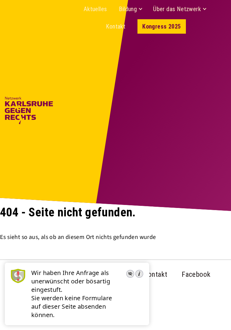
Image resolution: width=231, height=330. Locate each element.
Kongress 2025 (161, 26)
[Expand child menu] (140, 9)
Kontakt (115, 26)
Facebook (196, 274)
